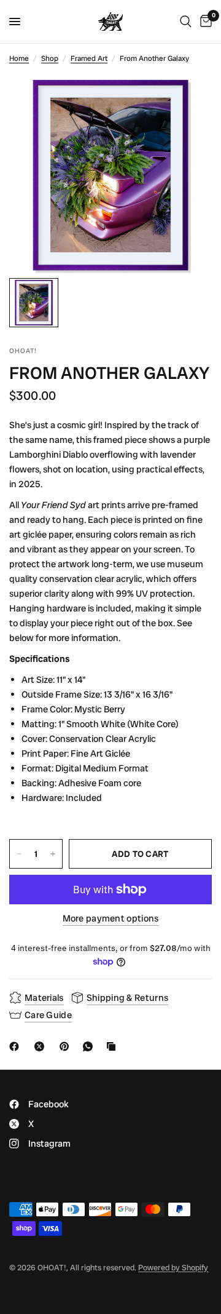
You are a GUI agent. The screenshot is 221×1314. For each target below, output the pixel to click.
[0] (204, 21)
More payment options (111, 919)
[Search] (186, 21)
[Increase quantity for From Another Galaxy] (53, 854)
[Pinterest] (67, 1046)
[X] (41, 1046)
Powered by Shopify (173, 1267)
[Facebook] (16, 1046)
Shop (49, 58)
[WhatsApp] (90, 1046)
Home (19, 58)
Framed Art (89, 58)
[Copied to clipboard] (113, 1046)
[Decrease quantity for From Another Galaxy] (19, 854)
